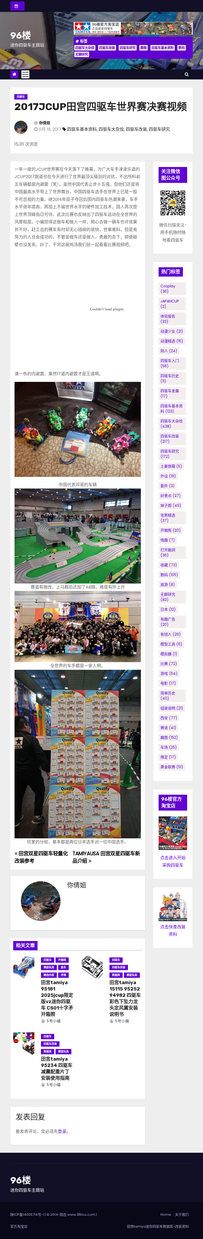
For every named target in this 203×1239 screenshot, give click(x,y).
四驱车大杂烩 (84, 48)
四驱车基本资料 (162, 48)
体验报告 (167, 319)
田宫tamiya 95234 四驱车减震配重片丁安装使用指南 (56, 1068)
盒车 (63, 967)
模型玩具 (49, 967)
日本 (168, 609)
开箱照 (62, 960)
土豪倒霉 (171, 466)
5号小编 (53, 1021)
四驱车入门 (169, 363)
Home (165, 1214)
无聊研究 (81, 54)
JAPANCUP (169, 304)
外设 (168, 476)
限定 (168, 757)
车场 (168, 747)
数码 (181, 48)
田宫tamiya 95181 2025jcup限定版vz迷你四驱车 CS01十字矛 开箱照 (57, 998)
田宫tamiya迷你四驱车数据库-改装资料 (158, 1226)
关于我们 (182, 1214)
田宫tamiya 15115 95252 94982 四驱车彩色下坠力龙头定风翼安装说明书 (125, 998)
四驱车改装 (107, 48)
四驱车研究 (128, 48)
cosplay (167, 288)
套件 (167, 486)
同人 (168, 351)
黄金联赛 (171, 767)
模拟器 (168, 654)
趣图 (143, 48)
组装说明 (171, 708)
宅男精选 (167, 518)
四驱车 (21, 97)
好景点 (170, 495)
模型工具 (171, 644)
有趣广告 (167, 622)
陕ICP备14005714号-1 (27, 1214)
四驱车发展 (169, 393)
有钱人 (170, 634)
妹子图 (170, 505)
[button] (187, 74)
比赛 (168, 663)
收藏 (168, 565)
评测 (63, 975)
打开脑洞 (167, 552)
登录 (62, 1131)
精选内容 (49, 975)
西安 (168, 718)
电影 (168, 683)
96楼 (20, 35)
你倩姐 (44, 123)
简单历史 (167, 695)
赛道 (168, 727)
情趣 (167, 540)
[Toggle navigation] (25, 74)
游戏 (169, 673)
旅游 (167, 584)
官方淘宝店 (18, 1226)
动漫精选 (171, 341)
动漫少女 (171, 331)
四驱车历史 (169, 378)
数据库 (116, 975)
